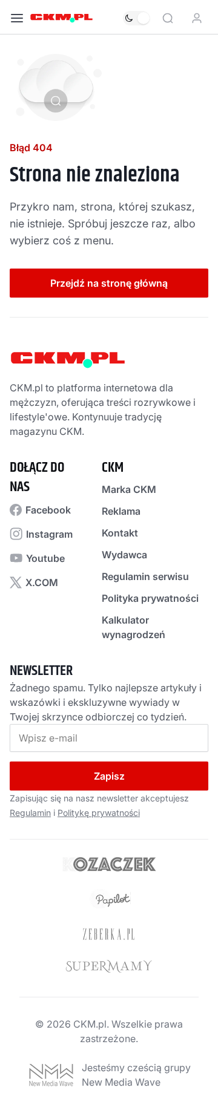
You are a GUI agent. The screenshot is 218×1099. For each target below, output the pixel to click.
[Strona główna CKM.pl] (61, 18)
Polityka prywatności (150, 598)
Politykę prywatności (99, 812)
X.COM (41, 582)
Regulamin (30, 812)
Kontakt (120, 533)
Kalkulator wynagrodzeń (133, 627)
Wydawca (124, 555)
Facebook (48, 510)
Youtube (45, 558)
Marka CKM (129, 489)
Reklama (121, 511)
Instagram (49, 534)
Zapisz (109, 776)
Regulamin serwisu (145, 576)
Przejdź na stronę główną (109, 283)
